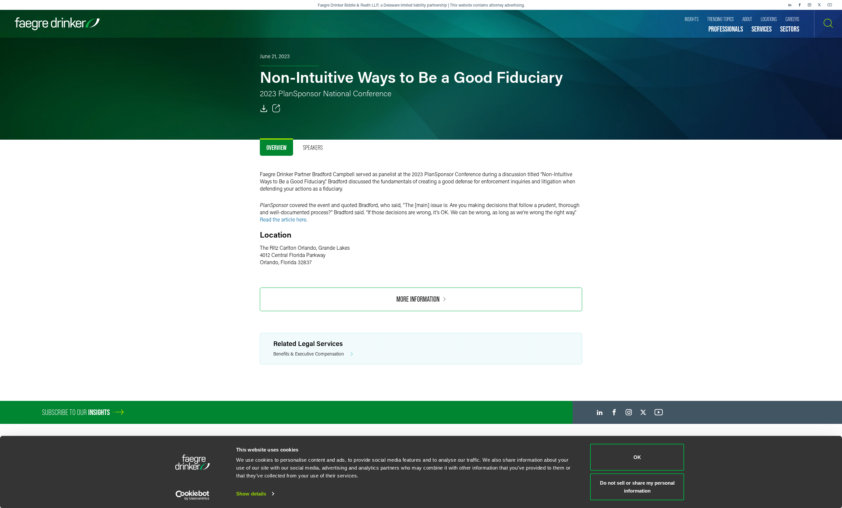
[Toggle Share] (276, 108)
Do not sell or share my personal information (637, 486)
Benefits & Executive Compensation (308, 354)
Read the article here (283, 219)
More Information (417, 299)
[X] (819, 5)
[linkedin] (789, 5)
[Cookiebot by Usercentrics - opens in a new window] (192, 495)
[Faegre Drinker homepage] (57, 23)
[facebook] (799, 5)
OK (637, 457)
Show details (251, 493)
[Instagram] (809, 5)
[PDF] (264, 108)
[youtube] (830, 5)
